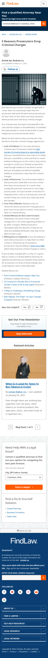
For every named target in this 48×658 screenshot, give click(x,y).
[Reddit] (36, 592)
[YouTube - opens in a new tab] (12, 592)
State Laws (12, 516)
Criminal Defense (31, 34)
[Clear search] (40, 477)
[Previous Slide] (10, 427)
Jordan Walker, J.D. (17, 391)
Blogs (4, 34)
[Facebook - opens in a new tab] (4, 592)
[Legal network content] (43, 638)
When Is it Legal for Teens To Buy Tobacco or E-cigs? (22, 385)
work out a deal (38, 246)
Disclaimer (23, 651)
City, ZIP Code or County (16, 472)
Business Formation (16, 512)
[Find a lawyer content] (43, 616)
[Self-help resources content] (43, 623)
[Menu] (3, 3)
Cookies (34, 651)
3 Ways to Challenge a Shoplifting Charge (22, 290)
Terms (4, 651)
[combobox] (24, 477)
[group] (24, 389)
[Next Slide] (37, 427)
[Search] (43, 3)
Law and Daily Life (15, 34)
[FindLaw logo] (13, 4)
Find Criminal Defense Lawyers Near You (22, 275)
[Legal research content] (43, 631)
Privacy (13, 651)
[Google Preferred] (4, 600)
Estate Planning (14, 508)
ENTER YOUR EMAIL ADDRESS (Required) (18, 573)
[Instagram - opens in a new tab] (28, 592)
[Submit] (43, 577)
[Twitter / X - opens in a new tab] (20, 592)
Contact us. (24, 560)
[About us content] (43, 608)
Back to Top (25, 530)
